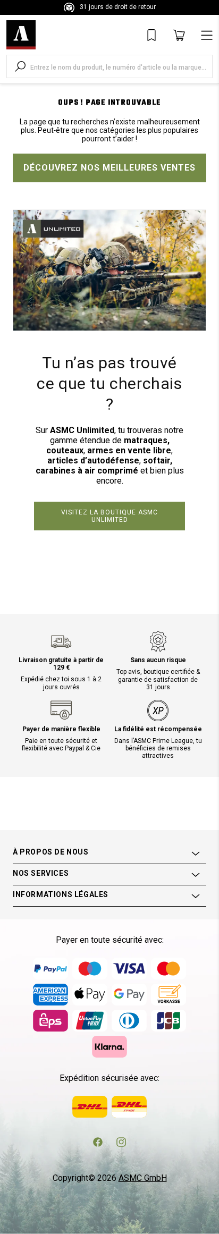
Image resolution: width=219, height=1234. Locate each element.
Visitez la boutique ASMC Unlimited (109, 516)
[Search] (20, 66)
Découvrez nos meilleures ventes (109, 168)
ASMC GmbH (143, 1178)
